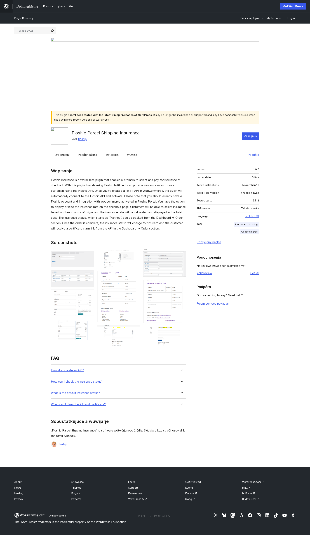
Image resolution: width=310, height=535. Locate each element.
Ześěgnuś (250, 135)
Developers (135, 493)
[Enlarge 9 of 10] (181, 284)
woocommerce (249, 231)
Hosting (19, 493)
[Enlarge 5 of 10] (135, 254)
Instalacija (112, 155)
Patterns (76, 498)
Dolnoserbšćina (57, 515)
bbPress (248, 493)
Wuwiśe (132, 155)
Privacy (18, 498)
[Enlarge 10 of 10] (181, 331)
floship (82, 139)
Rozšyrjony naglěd (209, 242)
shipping (253, 224)
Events (189, 487)
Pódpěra (253, 155)
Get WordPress (293, 6)
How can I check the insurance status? (77, 381)
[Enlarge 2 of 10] (89, 275)
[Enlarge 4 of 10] (89, 323)
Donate (191, 493)
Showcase (77, 481)
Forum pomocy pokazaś (213, 303)
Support (133, 487)
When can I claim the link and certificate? (78, 404)
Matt (246, 487)
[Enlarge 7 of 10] (135, 330)
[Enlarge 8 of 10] (181, 254)
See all (254, 273)
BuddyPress (251, 498)
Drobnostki (62, 155)
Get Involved (193, 481)
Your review (204, 273)
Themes (76, 487)
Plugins (75, 493)
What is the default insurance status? (75, 393)
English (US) (252, 216)
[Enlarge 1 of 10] (89, 254)
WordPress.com (253, 481)
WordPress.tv (137, 498)
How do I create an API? (67, 370)
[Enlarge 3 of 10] (89, 294)
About (18, 481)
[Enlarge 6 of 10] (135, 276)
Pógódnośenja (87, 155)
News (17, 487)
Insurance (240, 224)
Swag (190, 498)
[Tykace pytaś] (52, 30)
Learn (131, 481)
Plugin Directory (23, 18)
